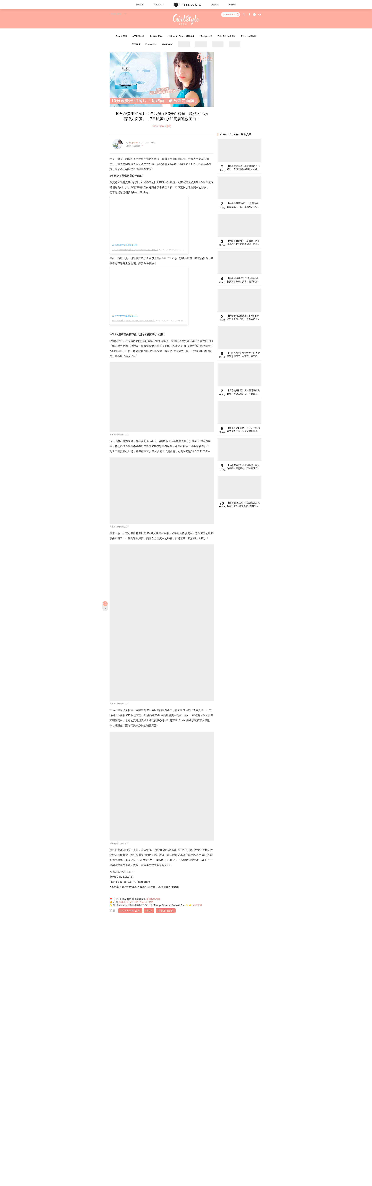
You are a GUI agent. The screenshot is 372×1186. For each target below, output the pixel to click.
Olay (149, 910)
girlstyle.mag (153, 898)
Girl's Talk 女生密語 (227, 36)
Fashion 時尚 (156, 36)
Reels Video (167, 44)
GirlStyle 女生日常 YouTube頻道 (136, 902)
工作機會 (232, 4)
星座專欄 (136, 44)
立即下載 (197, 905)
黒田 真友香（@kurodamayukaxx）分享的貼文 (133, 320)
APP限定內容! (138, 36)
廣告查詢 (214, 4)
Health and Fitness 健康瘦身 (181, 36)
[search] (244, 14)
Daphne (133, 142)
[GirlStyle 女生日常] (186, 19)
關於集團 (139, 4)
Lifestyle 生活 (206, 36)
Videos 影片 (151, 44)
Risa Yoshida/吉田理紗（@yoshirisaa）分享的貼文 (135, 249)
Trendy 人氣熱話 (248, 36)
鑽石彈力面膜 (166, 910)
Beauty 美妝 (121, 36)
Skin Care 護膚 (162, 126)
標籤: (113, 910)
